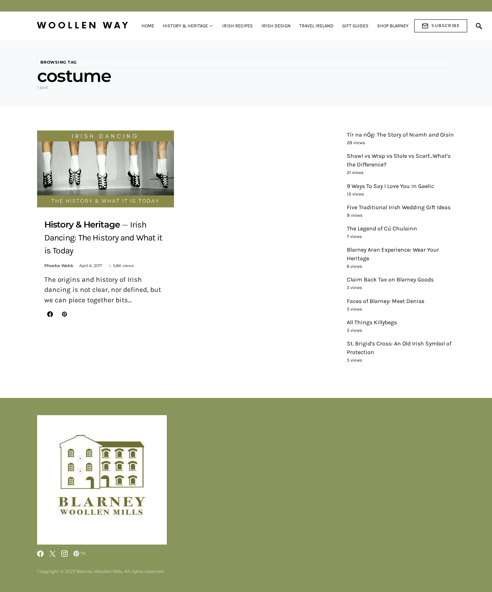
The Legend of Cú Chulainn (382, 228)
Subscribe (445, 25)
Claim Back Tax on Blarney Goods (390, 279)
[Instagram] (64, 553)
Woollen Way (83, 25)
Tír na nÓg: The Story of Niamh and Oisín (400, 134)
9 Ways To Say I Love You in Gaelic (390, 186)
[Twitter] (52, 553)
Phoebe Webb (58, 265)
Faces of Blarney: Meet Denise (385, 301)
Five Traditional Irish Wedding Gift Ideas (399, 207)
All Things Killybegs (372, 322)
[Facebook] (40, 553)
